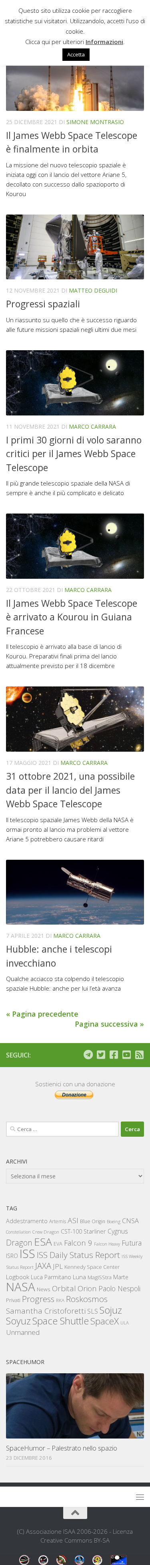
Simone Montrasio (95, 122)
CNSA (130, 1220)
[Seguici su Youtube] (126, 1054)
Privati (13, 1300)
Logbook (17, 1277)
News (43, 1289)
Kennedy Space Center (92, 1266)
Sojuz (111, 1309)
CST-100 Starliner (83, 1231)
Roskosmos (87, 1298)
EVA (58, 1243)
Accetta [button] (76, 54)
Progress (38, 1298)
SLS (92, 1311)
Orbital (64, 1288)
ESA (43, 1241)
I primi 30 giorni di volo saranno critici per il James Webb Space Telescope (74, 453)
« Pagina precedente (42, 1014)
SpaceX (104, 1321)
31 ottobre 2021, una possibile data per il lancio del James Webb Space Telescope (70, 790)
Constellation (18, 1232)
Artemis (57, 1221)
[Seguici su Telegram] (88, 1054)
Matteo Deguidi (93, 290)
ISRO (12, 1256)
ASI (73, 1220)
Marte (120, 1277)
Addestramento (27, 1221)
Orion (87, 1288)
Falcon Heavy (107, 1244)
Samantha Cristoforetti (46, 1311)
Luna (79, 1277)
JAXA (43, 1265)
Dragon (19, 1242)
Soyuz (18, 1320)
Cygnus (118, 1231)
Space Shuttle (60, 1320)
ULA (124, 1323)
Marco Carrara (92, 426)
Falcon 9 (78, 1243)
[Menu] (140, 1497)
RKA (60, 1300)
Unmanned (23, 1332)
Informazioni (104, 42)
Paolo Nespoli (119, 1288)
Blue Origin (92, 1221)
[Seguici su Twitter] (101, 1054)
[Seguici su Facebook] (113, 1054)
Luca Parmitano (51, 1277)
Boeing (113, 1221)
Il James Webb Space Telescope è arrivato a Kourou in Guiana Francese (71, 617)
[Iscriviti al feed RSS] (139, 1054)
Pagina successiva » (109, 1024)
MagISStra (100, 1277)
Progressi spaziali (43, 303)
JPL (58, 1266)
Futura (132, 1243)
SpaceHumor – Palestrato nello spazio (61, 1448)
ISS (27, 1253)
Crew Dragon (45, 1232)
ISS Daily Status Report (78, 1254)
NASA (20, 1287)
